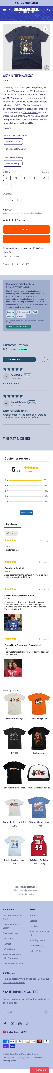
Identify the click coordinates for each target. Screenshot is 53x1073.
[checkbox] (11, 533)
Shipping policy (9, 1061)
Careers (33, 921)
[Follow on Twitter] (12, 1024)
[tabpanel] (26, 604)
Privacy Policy (36, 946)
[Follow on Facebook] (5, 1024)
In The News (9, 949)
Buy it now (26, 239)
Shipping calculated (23, 213)
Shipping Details (37, 940)
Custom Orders (10, 933)
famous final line (17, 116)
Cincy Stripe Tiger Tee (39, 718)
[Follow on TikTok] (27, 1024)
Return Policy (35, 951)
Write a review (12, 359)
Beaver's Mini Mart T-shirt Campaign (13, 956)
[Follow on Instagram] (20, 1024)
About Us (34, 915)
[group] (26, 891)
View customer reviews (18, 327)
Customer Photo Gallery (11, 926)
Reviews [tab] (13, 524)
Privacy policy (23, 1058)
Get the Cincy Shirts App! (12, 917)
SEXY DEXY (14, 752)
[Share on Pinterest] (22, 264)
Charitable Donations (13, 963)
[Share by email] (27, 264)
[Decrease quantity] (6, 200)
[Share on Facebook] (12, 264)
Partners (7, 944)
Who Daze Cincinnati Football (14, 787)
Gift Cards (8, 938)
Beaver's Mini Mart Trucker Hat (39, 787)
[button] (10, 220)
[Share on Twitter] (17, 264)
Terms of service (40, 1058)
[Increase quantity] (17, 200)
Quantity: (7, 194)
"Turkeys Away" (30, 112)
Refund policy (8, 1058)
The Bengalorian (38, 752)
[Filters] (40, 359)
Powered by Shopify (29, 1054)
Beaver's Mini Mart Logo (14, 718)
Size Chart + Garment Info (39, 933)
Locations (34, 926)
